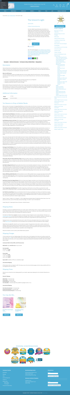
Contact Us (5, 379)
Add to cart (35, 43)
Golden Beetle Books (60, 60)
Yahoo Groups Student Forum (30, 381)
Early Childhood (41, 49)
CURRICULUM (23, 10)
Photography (56, 45)
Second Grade (30, 53)
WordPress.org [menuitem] (3, 2)
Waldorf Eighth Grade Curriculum (60, 100)
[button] (54, 5)
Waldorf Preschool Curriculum (60, 117)
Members (32, 10)
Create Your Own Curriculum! (61, 58)
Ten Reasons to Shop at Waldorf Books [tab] (27, 61)
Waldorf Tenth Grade (58, 125)
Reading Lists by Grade (46, 52)
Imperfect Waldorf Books (60, 62)
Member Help (5, 381)
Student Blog (27, 382)
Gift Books (46, 51)
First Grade (42, 51)
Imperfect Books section (7, 216)
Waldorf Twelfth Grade (58, 129)
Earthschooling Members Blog (30, 374)
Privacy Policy (44, 392)
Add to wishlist (31, 46)
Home (5, 10)
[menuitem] (1, 1)
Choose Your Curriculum (35, 6)
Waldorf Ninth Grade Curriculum (60, 114)
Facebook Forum (28, 380)
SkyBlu (57, 85)
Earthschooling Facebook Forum (31, 372)
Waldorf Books (13, 10)
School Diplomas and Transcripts (60, 47)
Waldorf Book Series (60, 87)
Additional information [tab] (14, 61)
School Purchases (57, 48)
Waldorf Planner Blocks (58, 115)
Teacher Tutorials (57, 52)
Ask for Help (6, 382)
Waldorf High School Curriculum (60, 109)
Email (49, 372)
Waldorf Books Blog (60, 26)
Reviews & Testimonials (62, 10)
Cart (10, 237)
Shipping (4, 374)
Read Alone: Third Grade (62, 70)
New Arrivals (58, 63)
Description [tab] (6, 61)
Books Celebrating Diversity (61, 57)
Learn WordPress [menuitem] (3, 5)
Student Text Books (59, 86)
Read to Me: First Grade (62, 71)
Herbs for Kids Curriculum (59, 38)
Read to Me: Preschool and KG (35, 52)
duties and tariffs (8, 221)
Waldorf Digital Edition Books (61, 95)
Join (52, 10)
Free (46, 10)
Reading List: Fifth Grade (62, 78)
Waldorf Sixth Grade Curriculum (60, 122)
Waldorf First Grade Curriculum (60, 104)
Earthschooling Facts (6, 377)
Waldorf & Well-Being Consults (60, 54)
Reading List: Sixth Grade (62, 81)
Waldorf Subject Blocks (58, 124)
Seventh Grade (57, 50)
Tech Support (6, 383)
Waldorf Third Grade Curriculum (60, 127)
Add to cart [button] (6, 314)
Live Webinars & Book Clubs (59, 40)
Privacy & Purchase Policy (7, 385)
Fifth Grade (56, 36)
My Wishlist (5, 372)
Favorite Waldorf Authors (34, 51)
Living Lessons (57, 41)
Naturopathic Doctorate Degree (60, 43)
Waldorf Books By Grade (35, 54)
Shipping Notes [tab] (39, 61)
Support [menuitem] (2, 6)
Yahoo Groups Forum (29, 373)
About (39, 10)
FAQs (4, 375)
